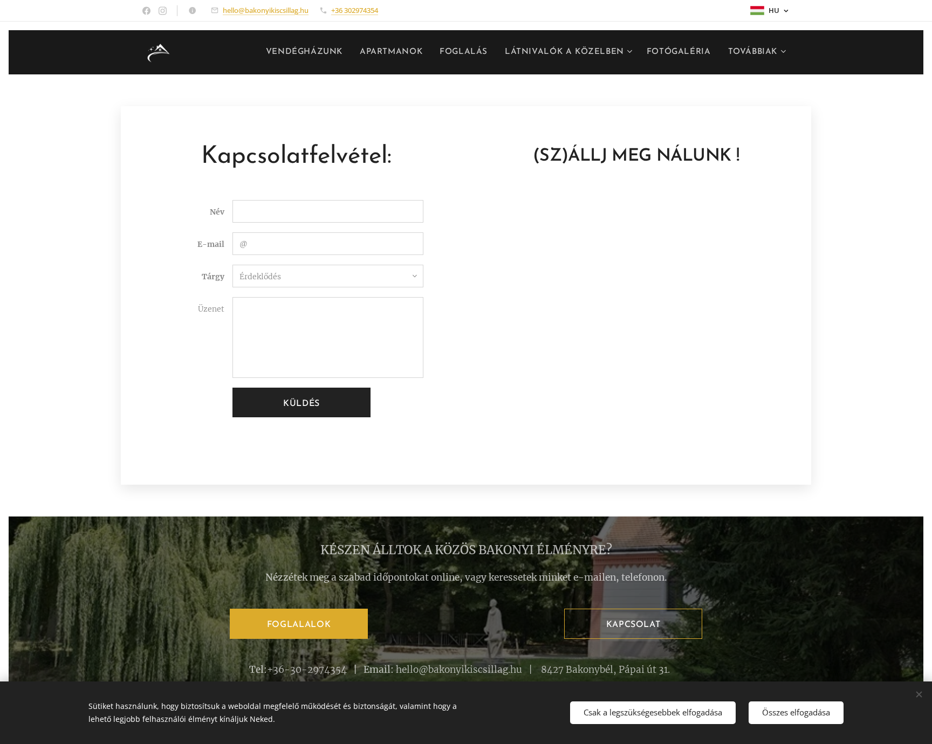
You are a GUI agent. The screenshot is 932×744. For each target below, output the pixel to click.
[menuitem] (307, 52)
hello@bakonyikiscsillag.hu (266, 10)
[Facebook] (146, 11)
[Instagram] (162, 11)
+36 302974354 (354, 10)
